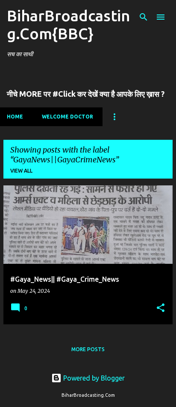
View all (21, 170)
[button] (160, 308)
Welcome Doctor (67, 116)
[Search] (143, 17)
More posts (88, 349)
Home (15, 116)
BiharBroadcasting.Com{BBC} (68, 24)
